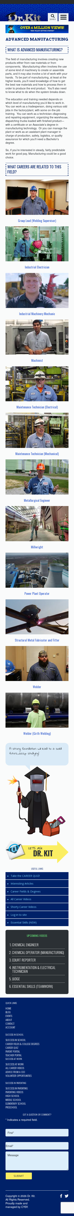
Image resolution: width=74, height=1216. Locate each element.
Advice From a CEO (15, 1072)
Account (10, 1027)
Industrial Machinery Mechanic (37, 314)
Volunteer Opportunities (18, 1076)
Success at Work (15, 1064)
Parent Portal (13, 1051)
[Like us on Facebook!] (60, 1196)
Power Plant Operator (37, 593)
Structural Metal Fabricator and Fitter (37, 640)
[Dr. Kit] (22, 16)
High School (12, 1096)
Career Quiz (12, 1048)
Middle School (13, 1100)
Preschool (11, 1107)
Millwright (37, 547)
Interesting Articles (22, 883)
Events (9, 1016)
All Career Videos (21, 899)
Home (8, 1008)
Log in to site (19, 915)
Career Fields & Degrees (26, 891)
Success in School (16, 1040)
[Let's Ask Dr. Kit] (37, 852)
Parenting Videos (14, 1092)
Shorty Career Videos (23, 907)
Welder (37, 687)
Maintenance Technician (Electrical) (37, 407)
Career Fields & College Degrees (22, 1044)
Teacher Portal (14, 1055)
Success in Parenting (17, 1088)
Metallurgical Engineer (37, 500)
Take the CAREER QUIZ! (25, 876)
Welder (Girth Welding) (37, 733)
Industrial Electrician (37, 267)
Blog (8, 1012)
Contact (10, 1023)
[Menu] (63, 17)
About (9, 1020)
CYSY (24, 1207)
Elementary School (16, 1103)
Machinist (37, 360)
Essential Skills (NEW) (24, 922)
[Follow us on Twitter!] (65, 1196)
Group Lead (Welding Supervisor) (37, 220)
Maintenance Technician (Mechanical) (37, 453)
